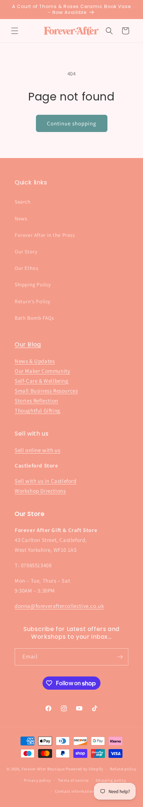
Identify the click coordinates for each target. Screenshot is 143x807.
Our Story (26, 251)
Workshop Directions (40, 490)
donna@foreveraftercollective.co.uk (59, 605)
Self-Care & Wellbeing (42, 380)
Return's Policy (32, 301)
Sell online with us (37, 450)
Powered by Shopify (84, 768)
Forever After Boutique (43, 768)
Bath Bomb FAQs (34, 318)
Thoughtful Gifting (37, 410)
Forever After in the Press (45, 235)
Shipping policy (111, 780)
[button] (15, 31)
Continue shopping (71, 123)
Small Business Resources (46, 390)
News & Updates (35, 360)
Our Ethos (26, 268)
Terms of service (73, 780)
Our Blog (28, 344)
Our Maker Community (42, 370)
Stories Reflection (36, 400)
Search (23, 201)
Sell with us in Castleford (46, 480)
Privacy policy (37, 780)
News (21, 218)
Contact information (75, 791)
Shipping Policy (33, 284)
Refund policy (123, 768)
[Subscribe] (120, 656)
